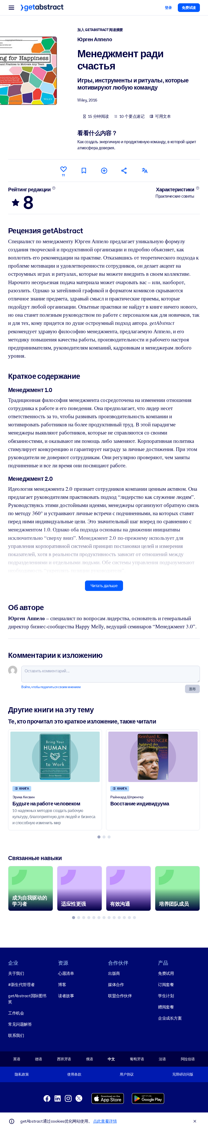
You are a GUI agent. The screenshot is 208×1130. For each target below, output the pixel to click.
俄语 (89, 1059)
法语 (162, 1059)
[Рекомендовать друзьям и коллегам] (124, 170)
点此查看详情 (105, 1121)
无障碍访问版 (182, 1074)
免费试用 (166, 973)
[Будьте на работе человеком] (55, 757)
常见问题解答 (20, 1024)
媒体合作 (116, 984)
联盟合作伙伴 (120, 995)
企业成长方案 (170, 1018)
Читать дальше (104, 585)
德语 (38, 1059)
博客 (62, 984)
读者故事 (66, 995)
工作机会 (16, 1013)
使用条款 (74, 1074)
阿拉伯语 (188, 1059)
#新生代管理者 (21, 984)
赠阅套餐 (166, 1007)
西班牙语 (64, 1059)
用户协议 (127, 1074)
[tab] (98, 836)
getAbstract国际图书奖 (27, 998)
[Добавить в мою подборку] (104, 170)
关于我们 (16, 973)
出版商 (114, 973)
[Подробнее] (53, 188)
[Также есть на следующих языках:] (145, 170)
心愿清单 (66, 973)
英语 (16, 1059)
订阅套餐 (166, 984)
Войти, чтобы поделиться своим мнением (50, 687)
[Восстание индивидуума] (153, 757)
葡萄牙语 (137, 1059)
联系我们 (16, 1035)
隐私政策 (22, 1074)
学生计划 (166, 995)
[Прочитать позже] (84, 170)
